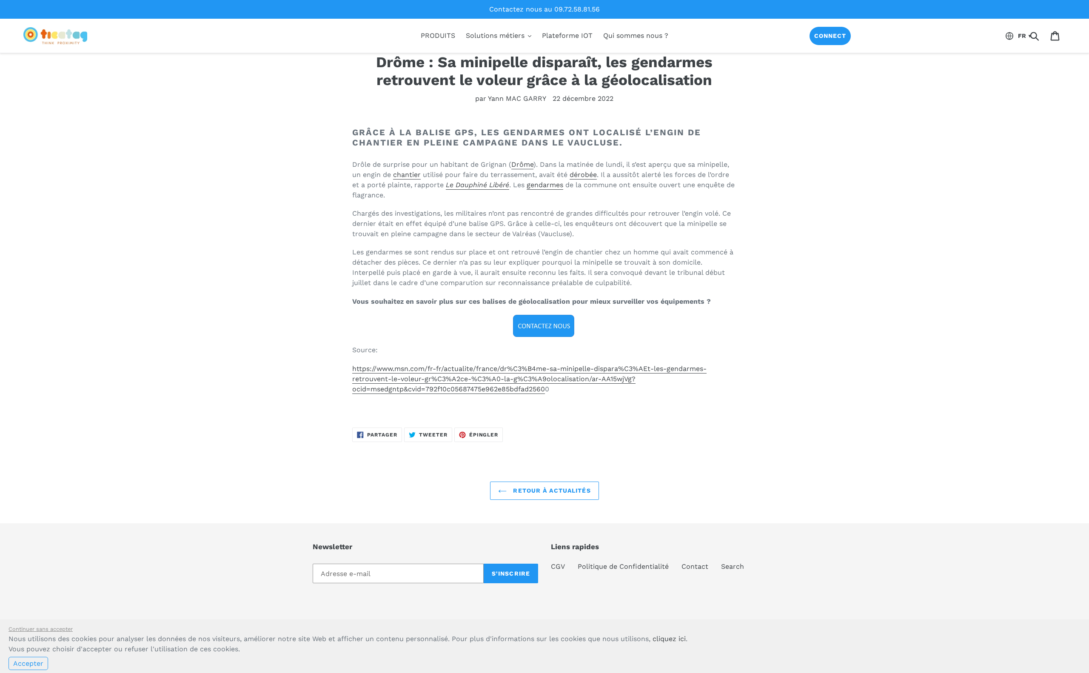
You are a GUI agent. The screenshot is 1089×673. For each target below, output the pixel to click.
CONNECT (830, 35)
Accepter (28, 663)
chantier (407, 175)
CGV (558, 566)
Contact (694, 566)
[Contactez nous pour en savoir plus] (544, 326)
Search (732, 566)
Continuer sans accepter (41, 629)
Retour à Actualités (550, 490)
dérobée (583, 175)
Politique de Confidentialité (623, 566)
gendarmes (545, 185)
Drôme (522, 164)
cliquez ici (669, 639)
